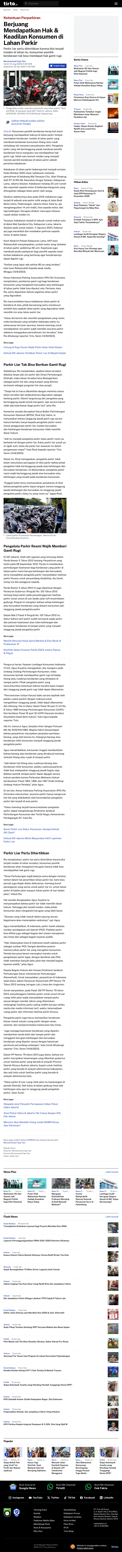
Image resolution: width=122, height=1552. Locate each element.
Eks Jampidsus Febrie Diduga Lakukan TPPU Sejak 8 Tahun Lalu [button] (35, 1298)
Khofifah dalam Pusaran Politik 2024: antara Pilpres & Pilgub (32, 651)
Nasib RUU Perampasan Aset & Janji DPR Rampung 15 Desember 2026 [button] (89, 193)
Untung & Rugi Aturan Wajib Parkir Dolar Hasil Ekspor (33, 347)
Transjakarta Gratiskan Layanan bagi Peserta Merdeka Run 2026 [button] (35, 1226)
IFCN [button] (66, 1528)
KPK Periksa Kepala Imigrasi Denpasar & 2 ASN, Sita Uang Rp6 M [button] (35, 1424)
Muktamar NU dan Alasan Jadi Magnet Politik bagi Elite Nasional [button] (86, 71)
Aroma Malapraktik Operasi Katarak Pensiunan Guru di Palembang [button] (84, 1199)
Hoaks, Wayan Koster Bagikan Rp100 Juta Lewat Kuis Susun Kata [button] (88, 129)
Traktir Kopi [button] (59, 66)
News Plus (25, 10)
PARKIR (31, 1140)
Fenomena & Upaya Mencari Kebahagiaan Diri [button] (89, 98)
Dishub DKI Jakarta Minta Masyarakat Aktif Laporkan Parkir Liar (33, 840)
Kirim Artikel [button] (70, 1520)
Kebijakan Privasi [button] (72, 1513)
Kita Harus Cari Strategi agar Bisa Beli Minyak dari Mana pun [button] (89, 249)
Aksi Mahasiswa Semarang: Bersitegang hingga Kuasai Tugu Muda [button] (83, 1468)
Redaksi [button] (37, 1517)
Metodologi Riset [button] (42, 1524)
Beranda (7, 10)
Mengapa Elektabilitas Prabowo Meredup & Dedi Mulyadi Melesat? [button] (60, 1199)
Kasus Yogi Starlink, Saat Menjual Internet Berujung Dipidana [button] (37, 1466)
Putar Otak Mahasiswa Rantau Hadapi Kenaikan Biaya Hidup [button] (88, 84)
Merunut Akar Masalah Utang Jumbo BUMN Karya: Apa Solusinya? (31, 1124)
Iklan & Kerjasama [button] (42, 1528)
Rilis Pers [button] (38, 1531)
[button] (10, 3)
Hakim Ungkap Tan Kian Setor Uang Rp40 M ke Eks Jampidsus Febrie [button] (37, 1284)
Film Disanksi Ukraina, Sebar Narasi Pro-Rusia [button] (36, 1342)
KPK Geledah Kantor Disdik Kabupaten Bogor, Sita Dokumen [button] (33, 1399)
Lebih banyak (112, 1217)
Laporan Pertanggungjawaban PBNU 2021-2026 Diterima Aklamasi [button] (36, 1241)
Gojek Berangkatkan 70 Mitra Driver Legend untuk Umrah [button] (32, 1269)
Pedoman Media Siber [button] (44, 1520)
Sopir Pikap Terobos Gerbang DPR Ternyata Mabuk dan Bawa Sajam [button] (37, 1327)
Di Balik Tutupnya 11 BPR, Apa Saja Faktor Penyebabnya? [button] (88, 221)
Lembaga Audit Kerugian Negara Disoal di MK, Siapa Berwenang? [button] (90, 235)
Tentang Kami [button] (40, 1510)
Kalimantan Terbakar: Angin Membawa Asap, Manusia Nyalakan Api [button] (87, 114)
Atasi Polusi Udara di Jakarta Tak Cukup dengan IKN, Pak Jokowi (32, 1115)
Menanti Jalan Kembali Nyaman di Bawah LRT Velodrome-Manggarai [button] (60, 1468)
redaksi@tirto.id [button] (100, 1524)
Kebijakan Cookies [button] (72, 1517)
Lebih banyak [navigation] (112, 1172)
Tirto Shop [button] (69, 1531)
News (15, 10)
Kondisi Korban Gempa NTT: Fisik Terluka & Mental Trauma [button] (32, 1370)
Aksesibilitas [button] (70, 1510)
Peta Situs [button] (68, 1524)
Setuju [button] (114, 1546)
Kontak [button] (37, 1513)
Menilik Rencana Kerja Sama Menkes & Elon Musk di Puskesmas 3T (32, 642)
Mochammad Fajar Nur (15, 61)
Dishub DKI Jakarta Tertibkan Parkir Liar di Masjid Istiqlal (35, 353)
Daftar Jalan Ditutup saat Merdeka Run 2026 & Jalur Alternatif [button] (34, 1313)
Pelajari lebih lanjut (85, 1548)
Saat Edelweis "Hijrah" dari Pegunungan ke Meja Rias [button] (87, 206)
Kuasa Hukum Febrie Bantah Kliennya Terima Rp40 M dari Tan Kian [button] (36, 1255)
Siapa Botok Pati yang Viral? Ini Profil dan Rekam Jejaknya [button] (12, 1466)
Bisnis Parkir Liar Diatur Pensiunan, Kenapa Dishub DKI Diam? (31, 831)
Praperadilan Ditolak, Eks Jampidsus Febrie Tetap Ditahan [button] (32, 1412)
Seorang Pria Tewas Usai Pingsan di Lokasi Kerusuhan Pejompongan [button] (37, 1356)
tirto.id (7, 131)
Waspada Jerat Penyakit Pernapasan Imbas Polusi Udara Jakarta (31, 1106)
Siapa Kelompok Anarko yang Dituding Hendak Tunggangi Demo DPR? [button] (38, 1385)
